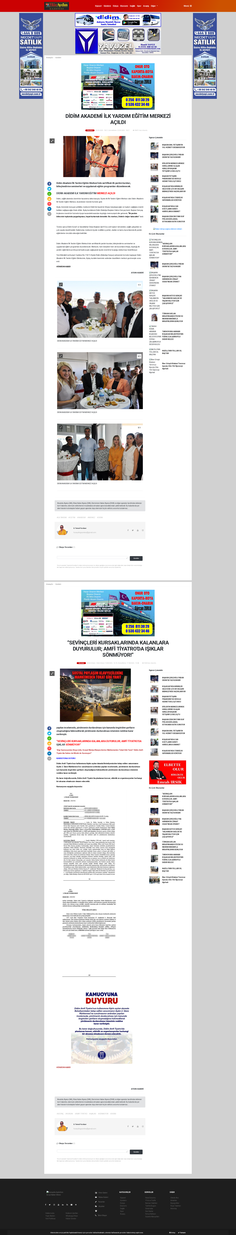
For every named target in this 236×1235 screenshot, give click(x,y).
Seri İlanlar (149, 1211)
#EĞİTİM (71, 517)
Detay (173, 1233)
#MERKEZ (91, 517)
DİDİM (60, 193)
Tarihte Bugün (150, 1206)
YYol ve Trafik (150, 1200)
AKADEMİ (69, 193)
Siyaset (98, 6)
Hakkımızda (49, 1213)
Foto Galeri (102, 1193)
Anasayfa (49, 57)
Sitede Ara (174, 1198)
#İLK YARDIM (62, 517)
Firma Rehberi (150, 1214)
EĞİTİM (92, 193)
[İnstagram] (55, 1205)
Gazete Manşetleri (152, 1217)
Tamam (183, 1233)
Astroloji (173, 1208)
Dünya (115, 6)
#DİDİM (100, 517)
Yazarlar (101, 1202)
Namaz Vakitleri (151, 1203)
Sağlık (132, 6)
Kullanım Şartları (72, 1213)
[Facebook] (46, 1205)
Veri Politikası (50, 1219)
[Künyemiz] (96, 1211)
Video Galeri (103, 1197)
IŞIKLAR (61, 744)
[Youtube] (59, 1205)
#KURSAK (69, 1114)
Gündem (107, 6)
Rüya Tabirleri (175, 1206)
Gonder (136, 558)
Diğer (153, 6)
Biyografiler (174, 1203)
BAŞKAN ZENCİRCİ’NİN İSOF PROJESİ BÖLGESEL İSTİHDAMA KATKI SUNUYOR (173, 219)
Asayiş (146, 6)
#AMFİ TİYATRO (81, 1114)
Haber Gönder (71, 1219)
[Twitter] (50, 1205)
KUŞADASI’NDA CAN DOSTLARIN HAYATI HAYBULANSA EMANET (171, 208)
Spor (139, 6)
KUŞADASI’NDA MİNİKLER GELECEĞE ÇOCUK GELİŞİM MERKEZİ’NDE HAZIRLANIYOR (174, 188)
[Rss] (68, 1205)
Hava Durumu (150, 1198)
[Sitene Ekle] (77, 1205)
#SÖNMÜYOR (103, 1114)
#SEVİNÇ (60, 1114)
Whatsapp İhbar (72, 1216)
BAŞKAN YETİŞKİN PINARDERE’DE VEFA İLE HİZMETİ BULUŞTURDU (171, 178)
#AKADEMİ (81, 517)
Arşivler (101, 1206)
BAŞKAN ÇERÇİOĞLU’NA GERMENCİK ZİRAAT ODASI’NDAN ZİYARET (171, 279)
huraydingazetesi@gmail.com (85, 532)
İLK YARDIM (81, 193)
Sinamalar (149, 1208)
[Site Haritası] (72, 1205)
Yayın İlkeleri (50, 1216)
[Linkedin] (64, 1205)
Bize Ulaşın (102, 1215)
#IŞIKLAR (92, 1114)
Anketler (173, 1200)
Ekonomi (124, 6)
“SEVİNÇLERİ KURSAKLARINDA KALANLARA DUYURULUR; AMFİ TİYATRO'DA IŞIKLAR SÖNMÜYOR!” (174, 249)
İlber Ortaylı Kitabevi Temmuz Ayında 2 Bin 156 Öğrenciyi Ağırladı (173, 366)
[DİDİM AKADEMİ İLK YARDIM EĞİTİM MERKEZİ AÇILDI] (95, 156)
